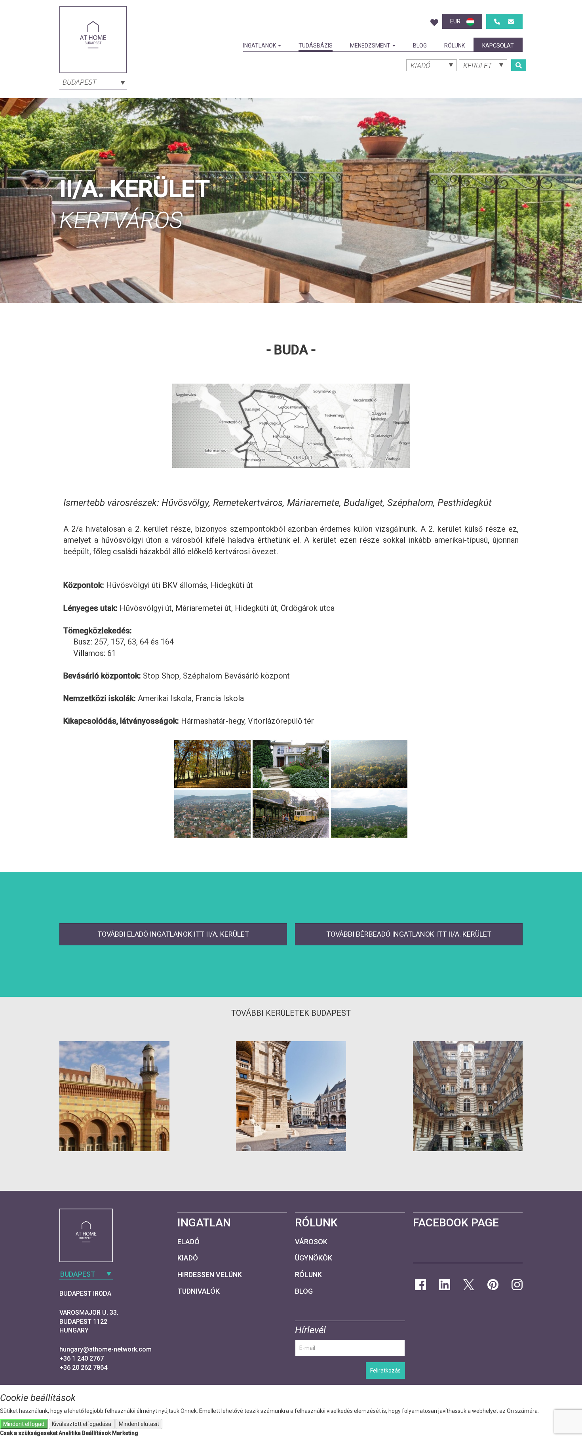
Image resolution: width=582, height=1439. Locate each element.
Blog (420, 45)
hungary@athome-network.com (105, 1349)
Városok (311, 1242)
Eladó (188, 1242)
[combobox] (93, 81)
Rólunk (454, 45)
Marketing (125, 1433)
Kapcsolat (498, 45)
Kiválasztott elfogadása (81, 1424)
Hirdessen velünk (209, 1274)
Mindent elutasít (139, 1424)
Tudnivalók (198, 1291)
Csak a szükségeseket (28, 1433)
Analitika (70, 1433)
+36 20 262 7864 (83, 1367)
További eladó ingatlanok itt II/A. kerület (173, 934)
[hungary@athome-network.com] (511, 22)
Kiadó (187, 1258)
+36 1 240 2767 (81, 1358)
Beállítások (96, 1433)
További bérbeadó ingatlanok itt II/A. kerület (408, 934)
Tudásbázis (316, 45)
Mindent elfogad (23, 1424)
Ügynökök (313, 1258)
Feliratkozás (385, 1370)
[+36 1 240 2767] (497, 22)
